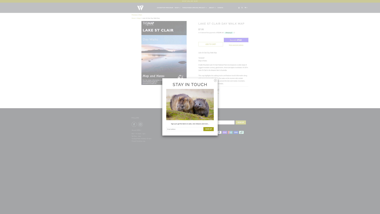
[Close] (215, 80)
